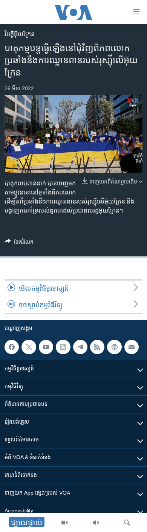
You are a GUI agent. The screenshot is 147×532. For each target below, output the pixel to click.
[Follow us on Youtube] (46, 347)
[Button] (19, 243)
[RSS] (97, 347)
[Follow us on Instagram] (63, 347)
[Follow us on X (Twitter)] (28, 347)
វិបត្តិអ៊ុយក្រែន (20, 34)
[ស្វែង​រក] (127, 522)
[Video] (64, 522)
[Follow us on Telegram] (80, 347)
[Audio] (95, 522)
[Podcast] (114, 347)
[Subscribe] (131, 347)
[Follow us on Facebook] (12, 347)
